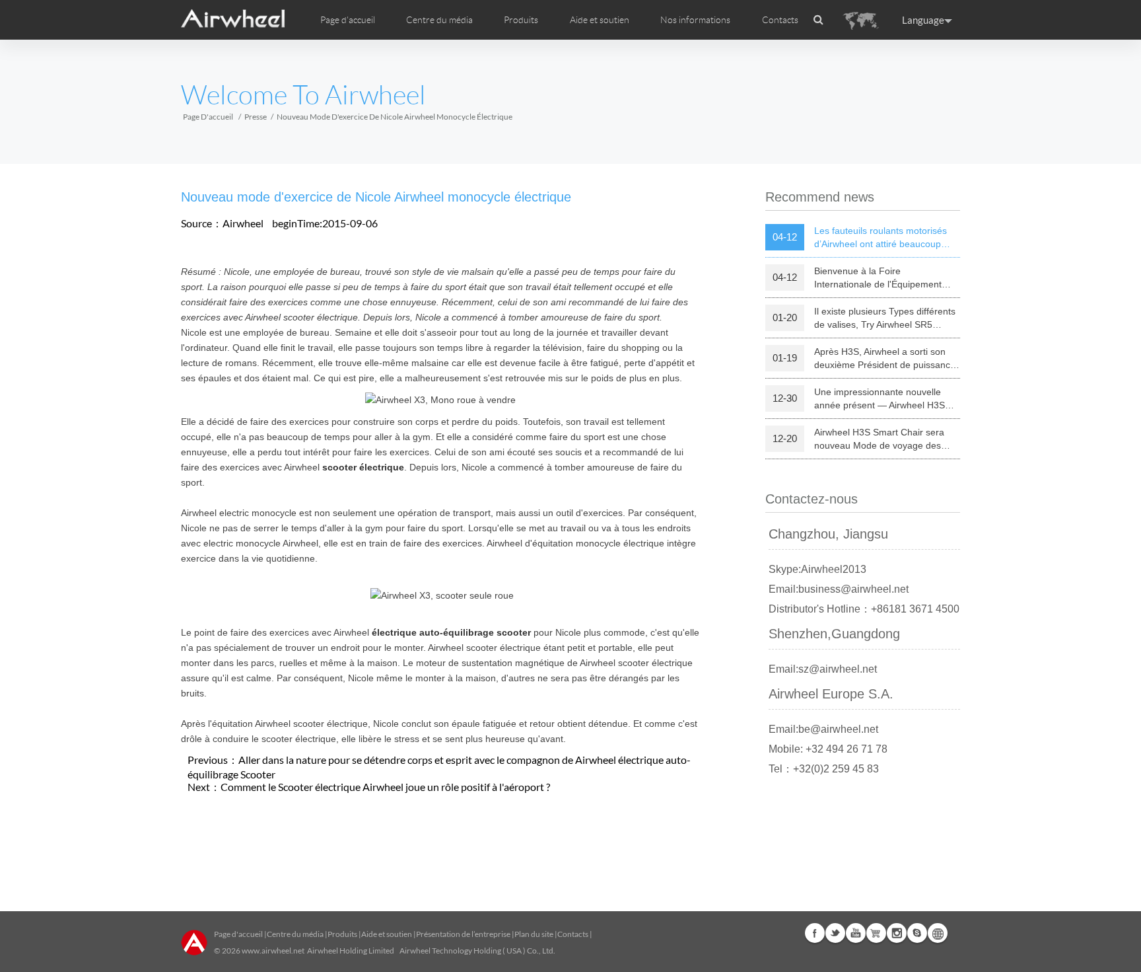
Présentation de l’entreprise (463, 934)
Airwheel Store (876, 933)
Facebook (815, 933)
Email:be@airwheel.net (823, 729)
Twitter (835, 933)
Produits (521, 20)
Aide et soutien (599, 20)
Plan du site (533, 934)
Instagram (897, 933)
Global (938, 933)
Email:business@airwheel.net (839, 589)
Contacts (780, 20)
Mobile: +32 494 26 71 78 (828, 749)
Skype (917, 933)
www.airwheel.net (273, 950)
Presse (255, 117)
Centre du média (295, 934)
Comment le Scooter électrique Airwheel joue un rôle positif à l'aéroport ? (385, 786)
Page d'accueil (347, 20)
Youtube (856, 933)
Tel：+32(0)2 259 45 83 (824, 768)
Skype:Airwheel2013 (817, 569)
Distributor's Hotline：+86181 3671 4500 (864, 609)
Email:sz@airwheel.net (823, 669)
